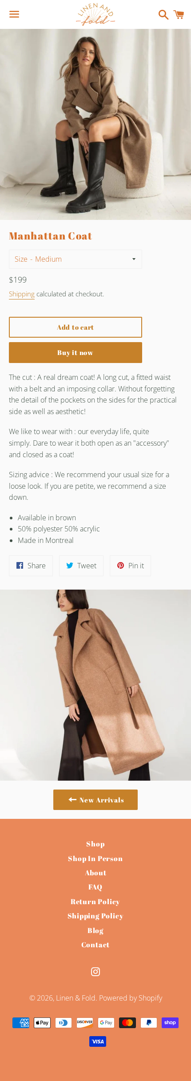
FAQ (95, 887)
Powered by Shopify (130, 998)
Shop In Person (95, 858)
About (96, 873)
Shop (95, 844)
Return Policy (95, 901)
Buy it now (75, 352)
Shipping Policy (96, 916)
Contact (95, 944)
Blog (95, 930)
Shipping (22, 293)
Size (21, 259)
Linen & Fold (76, 998)
